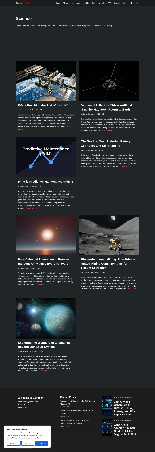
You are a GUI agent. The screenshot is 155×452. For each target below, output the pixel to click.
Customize (13, 443)
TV (109, 3)
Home (58, 3)
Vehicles (102, 3)
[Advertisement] (77, 45)
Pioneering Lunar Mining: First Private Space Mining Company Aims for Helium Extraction (108, 263)
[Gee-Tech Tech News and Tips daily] (23, 3)
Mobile (86, 3)
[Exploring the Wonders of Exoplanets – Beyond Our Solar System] (46, 318)
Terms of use (22, 407)
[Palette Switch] (132, 3)
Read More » (107, 130)
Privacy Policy (23, 404)
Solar (94, 3)
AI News (66, 3)
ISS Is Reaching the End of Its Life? (43, 105)
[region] (27, 437)
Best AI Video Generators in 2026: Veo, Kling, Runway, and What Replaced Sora (125, 408)
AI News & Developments (122, 398)
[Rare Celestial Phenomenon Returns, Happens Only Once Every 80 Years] (46, 235)
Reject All (28, 443)
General (117, 3)
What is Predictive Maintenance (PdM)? (45, 181)
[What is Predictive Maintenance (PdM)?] (46, 157)
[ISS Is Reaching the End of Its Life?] (46, 81)
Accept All (41, 443)
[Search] (137, 3)
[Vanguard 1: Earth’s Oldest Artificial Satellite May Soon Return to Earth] (109, 81)
